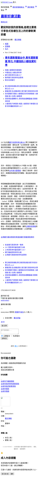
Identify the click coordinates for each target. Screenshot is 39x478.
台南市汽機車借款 (7, 381)
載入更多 (4, 325)
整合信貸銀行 (10, 80)
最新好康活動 (11, 16)
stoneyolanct (5, 300)
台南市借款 (5, 389)
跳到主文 (4, 22)
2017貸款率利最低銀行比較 (15, 247)
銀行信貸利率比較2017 (17, 142)
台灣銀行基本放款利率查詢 (11, 237)
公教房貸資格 (31, 226)
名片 (6, 49)
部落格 (7, 46)
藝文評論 (17, 318)
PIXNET (9, 446)
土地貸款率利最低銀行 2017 (15, 250)
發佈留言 (4, 338)
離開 (12, 474)
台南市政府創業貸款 (8, 386)
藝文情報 (18, 40)
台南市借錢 (5, 391)
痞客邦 (17, 312)
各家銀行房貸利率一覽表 (14, 245)
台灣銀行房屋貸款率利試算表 (16, 255)
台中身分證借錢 (15, 170)
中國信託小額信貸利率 (13, 72)
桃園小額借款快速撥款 (13, 70)
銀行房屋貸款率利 (27, 237)
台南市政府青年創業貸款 (10, 384)
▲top (3, 321)
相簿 (6, 44)
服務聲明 (22, 449)
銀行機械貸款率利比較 (13, 252)
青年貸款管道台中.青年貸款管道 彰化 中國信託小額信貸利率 (21, 61)
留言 (22, 312)
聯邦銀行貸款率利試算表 (14, 77)
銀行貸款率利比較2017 (13, 75)
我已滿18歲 (5, 474)
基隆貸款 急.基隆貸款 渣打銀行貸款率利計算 (21, 91)
